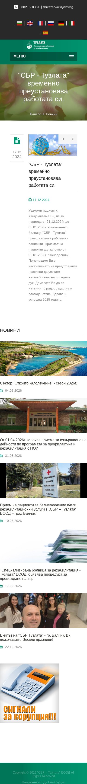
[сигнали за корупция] (29, 722)
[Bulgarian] (18, 23)
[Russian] (49, 23)
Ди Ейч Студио (54, 782)
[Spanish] (44, 33)
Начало (35, 114)
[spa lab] (43, 45)
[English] (29, 23)
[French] (39, 23)
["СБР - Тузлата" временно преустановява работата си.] (17, 140)
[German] (60, 23)
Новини (51, 114)
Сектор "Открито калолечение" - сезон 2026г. (38, 383)
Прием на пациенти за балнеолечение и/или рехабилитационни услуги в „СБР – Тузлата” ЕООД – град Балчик (38, 509)
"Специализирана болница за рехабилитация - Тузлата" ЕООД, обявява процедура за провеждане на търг (40, 574)
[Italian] (70, 23)
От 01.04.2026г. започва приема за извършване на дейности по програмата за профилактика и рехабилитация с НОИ (43, 444)
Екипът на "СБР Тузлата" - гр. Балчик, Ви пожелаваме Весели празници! (35, 637)
